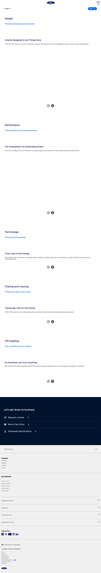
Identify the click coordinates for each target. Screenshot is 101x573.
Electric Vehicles (6, 483)
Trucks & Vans (5, 486)
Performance (5, 488)
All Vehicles (4, 491)
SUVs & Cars (5, 481)
